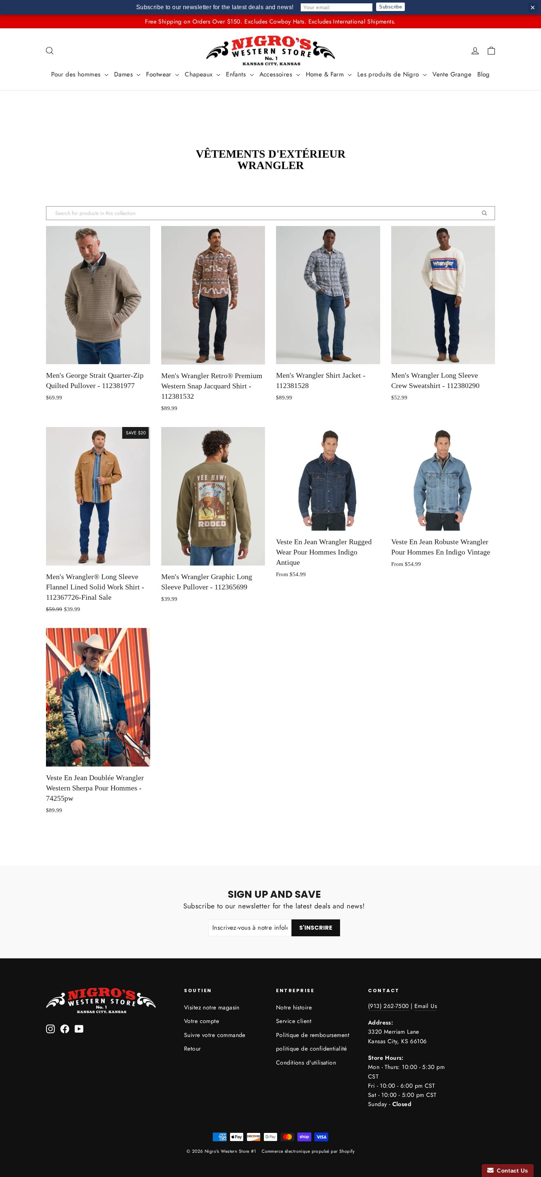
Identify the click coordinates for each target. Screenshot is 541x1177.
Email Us (425, 1006)
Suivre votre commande (214, 1035)
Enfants (237, 74)
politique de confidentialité (311, 1048)
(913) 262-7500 (388, 1006)
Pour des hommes (77, 74)
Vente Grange (451, 74)
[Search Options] (487, 213)
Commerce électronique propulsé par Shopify (308, 1151)
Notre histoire (294, 1007)
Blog (483, 74)
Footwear (159, 74)
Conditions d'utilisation (306, 1062)
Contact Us (511, 1170)
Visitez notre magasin (212, 1007)
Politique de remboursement (312, 1035)
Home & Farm (326, 74)
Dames (124, 74)
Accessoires (276, 74)
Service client (293, 1021)
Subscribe (390, 7)
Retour (192, 1048)
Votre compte (201, 1021)
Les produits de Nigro (389, 74)
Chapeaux (200, 74)
